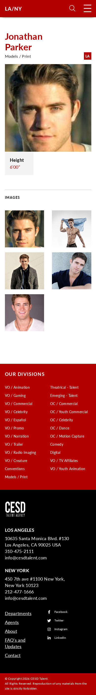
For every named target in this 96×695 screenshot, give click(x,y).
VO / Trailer (14, 444)
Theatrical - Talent (64, 387)
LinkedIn (60, 638)
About (11, 631)
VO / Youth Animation (67, 468)
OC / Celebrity (61, 419)
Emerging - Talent (64, 395)
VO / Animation (17, 387)
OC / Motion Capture (67, 436)
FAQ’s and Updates (15, 643)
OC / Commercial (64, 403)
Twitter (59, 620)
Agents (12, 622)
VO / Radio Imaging (20, 452)
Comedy (56, 444)
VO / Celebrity (16, 411)
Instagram (61, 629)
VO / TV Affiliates (64, 460)
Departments (18, 613)
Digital (55, 452)
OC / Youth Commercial (69, 411)
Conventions (15, 468)
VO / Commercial (18, 403)
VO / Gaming (15, 395)
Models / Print (16, 476)
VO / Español (15, 419)
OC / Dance (59, 427)
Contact (13, 655)
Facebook (61, 612)
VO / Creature (16, 460)
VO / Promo (14, 427)
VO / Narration (17, 436)
